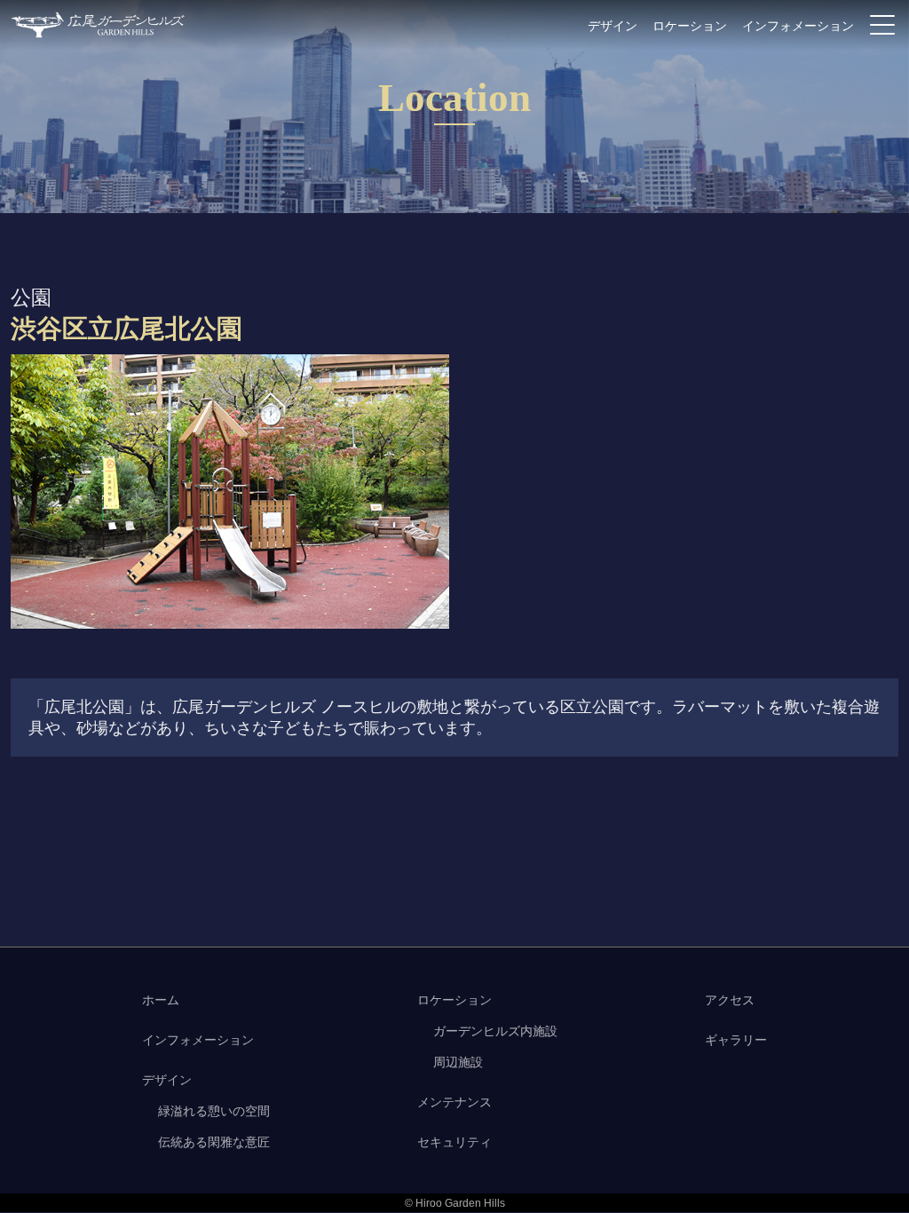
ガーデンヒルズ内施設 (495, 1031)
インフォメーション (798, 26)
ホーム (160, 1000)
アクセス (730, 1000)
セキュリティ (454, 1142)
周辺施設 (458, 1062)
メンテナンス (454, 1102)
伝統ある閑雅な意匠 (214, 1142)
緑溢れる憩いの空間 (214, 1111)
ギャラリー (736, 1040)
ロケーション (689, 26)
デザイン (612, 26)
